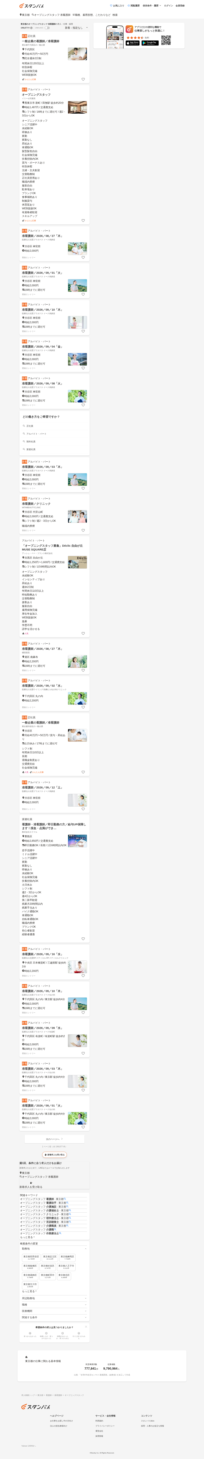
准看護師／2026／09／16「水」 (42, 954)
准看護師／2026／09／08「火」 (42, 383)
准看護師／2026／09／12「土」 (42, 787)
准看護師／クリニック (36, 503)
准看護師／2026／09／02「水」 (42, 685)
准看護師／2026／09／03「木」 (42, 466)
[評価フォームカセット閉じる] (86, 1326)
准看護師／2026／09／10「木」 (42, 309)
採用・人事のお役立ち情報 (152, 1426)
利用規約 (99, 1421)
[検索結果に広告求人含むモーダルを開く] (31, 28)
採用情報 (99, 1436)
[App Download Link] (133, 43)
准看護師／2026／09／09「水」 (42, 1028)
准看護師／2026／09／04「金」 (42, 346)
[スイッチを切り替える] (47, 28)
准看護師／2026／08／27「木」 (42, 235)
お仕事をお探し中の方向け (61, 1421)
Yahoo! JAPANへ (28, 1446)
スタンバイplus (147, 1421)
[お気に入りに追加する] (83, 79)
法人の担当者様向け (58, 1426)
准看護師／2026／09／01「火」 (42, 272)
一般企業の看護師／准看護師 (40, 41)
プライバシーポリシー (105, 1426)
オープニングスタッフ (36, 94)
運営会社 (99, 1431)
